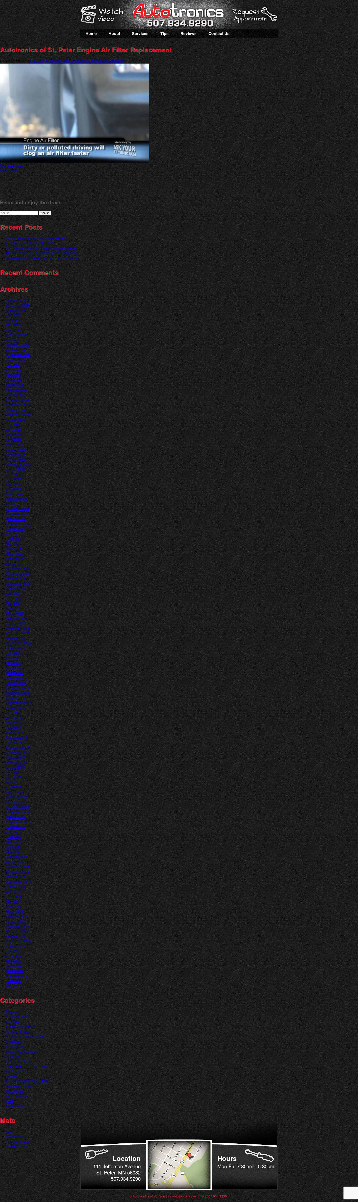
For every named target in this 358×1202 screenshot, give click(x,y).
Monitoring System (20, 1086)
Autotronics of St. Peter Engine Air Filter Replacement (84, 61)
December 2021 (18, 509)
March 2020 (15, 613)
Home (91, 33)
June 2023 (14, 429)
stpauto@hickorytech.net (186, 1196)
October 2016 (16, 817)
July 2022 (13, 474)
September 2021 (18, 523)
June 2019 (14, 658)
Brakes (11, 1011)
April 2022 (13, 489)
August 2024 (15, 359)
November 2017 (18, 752)
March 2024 (15, 384)
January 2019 (16, 682)
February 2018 (17, 737)
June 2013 (14, 980)
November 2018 (18, 692)
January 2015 (16, 921)
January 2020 (16, 623)
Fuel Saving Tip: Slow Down (27, 1066)
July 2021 (13, 533)
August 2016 (15, 826)
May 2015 (13, 901)
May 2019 (13, 663)
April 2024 (13, 379)
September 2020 (18, 583)
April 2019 (13, 667)
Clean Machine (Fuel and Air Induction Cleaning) (42, 258)
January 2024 (16, 394)
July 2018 (13, 712)
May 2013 (13, 985)
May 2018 (13, 722)
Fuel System (15, 1071)
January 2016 (16, 861)
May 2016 (13, 841)
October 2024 (16, 350)
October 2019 (16, 638)
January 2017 (16, 802)
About (114, 33)
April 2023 (13, 439)
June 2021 (14, 538)
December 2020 (18, 568)
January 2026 (16, 300)
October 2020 (16, 578)
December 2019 (18, 628)
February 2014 (17, 975)
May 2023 (13, 434)
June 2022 (14, 479)
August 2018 (15, 707)
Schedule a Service (254, 17)
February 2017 (17, 797)
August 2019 (15, 648)
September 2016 (18, 821)
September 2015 (18, 881)
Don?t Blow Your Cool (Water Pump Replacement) (43, 248)
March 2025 (15, 330)
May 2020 (13, 603)
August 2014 (15, 946)
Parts (10, 1101)
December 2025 (18, 305)
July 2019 (13, 653)
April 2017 (13, 787)
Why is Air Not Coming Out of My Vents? (35, 238)
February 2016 (17, 856)
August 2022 (15, 469)
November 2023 (18, 404)
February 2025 (17, 335)
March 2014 (15, 971)
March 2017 (15, 792)
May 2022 (13, 484)
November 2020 (18, 573)
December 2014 (18, 926)
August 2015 (15, 886)
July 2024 (13, 364)
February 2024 (17, 389)
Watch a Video (104, 15)
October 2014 (16, 936)
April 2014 (13, 966)
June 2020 (14, 598)
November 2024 (18, 345)
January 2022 (16, 504)
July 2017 (13, 772)
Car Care (13, 1021)
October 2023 (16, 409)
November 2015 (18, 871)
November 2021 (18, 513)
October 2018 (16, 697)
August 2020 (15, 588)
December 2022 (18, 454)
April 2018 (13, 727)
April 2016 (13, 846)
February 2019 (17, 677)
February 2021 (17, 558)
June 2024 (14, 369)
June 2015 (14, 896)
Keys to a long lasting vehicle (27, 1081)
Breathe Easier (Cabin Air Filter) (29, 243)
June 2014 (14, 956)
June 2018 (14, 717)
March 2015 (15, 911)
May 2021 (13, 543)
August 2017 (15, 767)
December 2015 (18, 866)
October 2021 (16, 518)
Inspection (13, 1076)
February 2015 (17, 916)
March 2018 (15, 732)
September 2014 (18, 941)
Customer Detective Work (25, 1036)
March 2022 (15, 494)
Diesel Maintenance (21, 1051)
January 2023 (16, 449)
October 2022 (16, 459)
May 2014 (13, 961)
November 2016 (18, 812)
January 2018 (16, 742)
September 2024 (18, 355)
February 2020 (17, 618)
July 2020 (13, 593)
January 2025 (16, 340)
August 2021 (15, 528)
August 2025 (15, 310)
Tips (164, 33)
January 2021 (16, 563)
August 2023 (15, 419)
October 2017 (16, 757)
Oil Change (14, 1091)
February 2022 (17, 499)
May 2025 (13, 325)
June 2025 (14, 320)
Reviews (188, 33)
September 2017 (18, 762)
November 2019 (18, 633)
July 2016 (13, 831)
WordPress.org (17, 1146)
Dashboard (14, 1041)
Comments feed (17, 1141)
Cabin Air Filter (17, 1016)
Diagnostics (15, 1046)
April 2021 (13, 548)
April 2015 (13, 906)
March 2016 (15, 851)
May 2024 (13, 374)
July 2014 (13, 951)
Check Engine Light (20, 1026)
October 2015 (16, 876)
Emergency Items (19, 1061)
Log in (10, 1131)
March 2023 (15, 444)
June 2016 (14, 836)
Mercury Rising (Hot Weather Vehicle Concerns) (41, 253)
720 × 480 (37, 61)
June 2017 (14, 777)
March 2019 (15, 672)
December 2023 (18, 399)
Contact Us (219, 33)
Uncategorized (17, 1105)
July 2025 (13, 315)
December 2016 (18, 807)
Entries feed (15, 1136)
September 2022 (18, 464)
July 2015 (13, 891)
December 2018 (18, 687)
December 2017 (18, 747)
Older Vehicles (17, 1096)
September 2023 (18, 414)
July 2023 (13, 424)
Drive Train (14, 1056)
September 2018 (18, 702)
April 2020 (13, 608)
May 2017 (13, 782)
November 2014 (18, 931)
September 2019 (18, 643)
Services (140, 33)
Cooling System (18, 1031)
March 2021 (15, 553)
